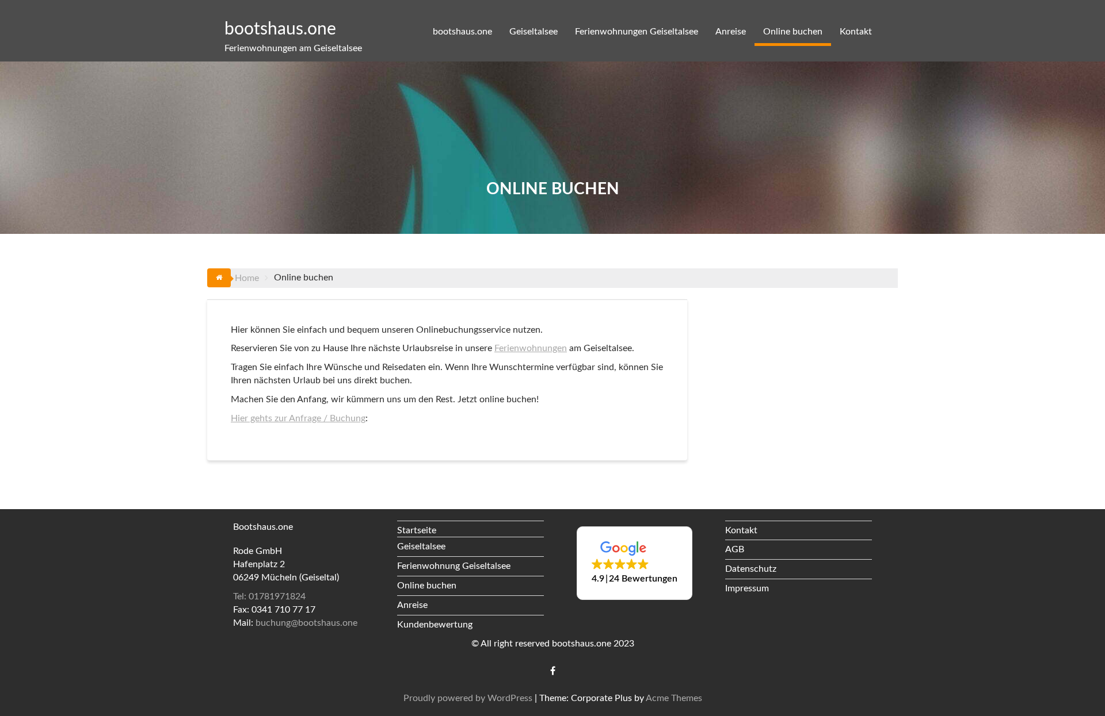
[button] (634, 563)
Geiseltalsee (533, 31)
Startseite (416, 530)
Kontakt (856, 31)
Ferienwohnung (428, 566)
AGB (734, 549)
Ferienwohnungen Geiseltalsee (636, 31)
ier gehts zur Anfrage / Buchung (301, 418)
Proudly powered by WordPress (467, 698)
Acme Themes (674, 698)
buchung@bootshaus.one (306, 623)
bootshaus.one (280, 29)
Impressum (747, 588)
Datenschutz (750, 568)
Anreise (730, 31)
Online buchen (792, 31)
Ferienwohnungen (530, 348)
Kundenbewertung (435, 624)
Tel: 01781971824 (269, 596)
